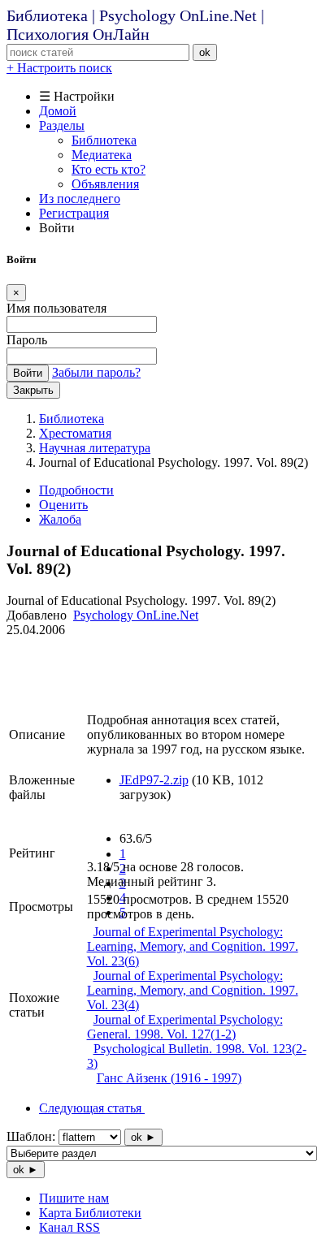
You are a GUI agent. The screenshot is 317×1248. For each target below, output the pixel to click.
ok (205, 52)
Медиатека (102, 155)
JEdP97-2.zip (154, 780)
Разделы (62, 125)
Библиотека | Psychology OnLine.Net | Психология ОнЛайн (135, 24)
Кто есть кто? (108, 169)
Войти (27, 373)
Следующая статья (92, 1108)
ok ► (143, 1137)
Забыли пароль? (96, 372)
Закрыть (33, 390)
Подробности (76, 490)
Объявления (105, 184)
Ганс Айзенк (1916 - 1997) (169, 1078)
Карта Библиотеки (90, 1213)
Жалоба (60, 519)
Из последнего (79, 198)
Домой (57, 111)
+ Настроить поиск (59, 68)
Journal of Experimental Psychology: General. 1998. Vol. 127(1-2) (185, 1027)
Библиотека (104, 140)
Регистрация (74, 213)
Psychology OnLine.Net (135, 615)
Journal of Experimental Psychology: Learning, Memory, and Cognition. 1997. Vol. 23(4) (192, 990)
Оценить (63, 505)
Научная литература (94, 448)
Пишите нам (74, 1198)
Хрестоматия (75, 433)
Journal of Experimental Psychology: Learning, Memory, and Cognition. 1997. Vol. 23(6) (192, 946)
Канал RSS (69, 1227)
